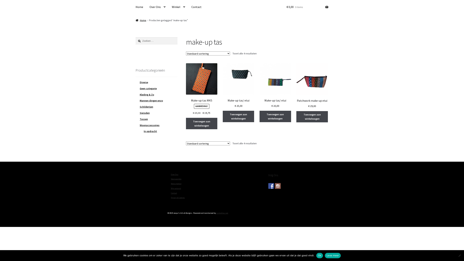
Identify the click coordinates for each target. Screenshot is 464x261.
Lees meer (333, 255)
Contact (196, 7)
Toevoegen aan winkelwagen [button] (201, 123)
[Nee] (459, 255)
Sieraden (145, 113)
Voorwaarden (176, 179)
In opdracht (150, 131)
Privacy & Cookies (178, 197)
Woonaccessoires (150, 125)
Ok (319, 255)
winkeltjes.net (222, 213)
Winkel (176, 7)
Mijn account (176, 188)
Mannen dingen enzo (151, 100)
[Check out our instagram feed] (278, 186)
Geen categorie (148, 88)
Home (139, 7)
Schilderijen (146, 106)
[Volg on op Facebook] (271, 186)
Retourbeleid (176, 184)
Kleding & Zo (147, 94)
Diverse (144, 82)
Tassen (144, 119)
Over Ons (155, 7)
